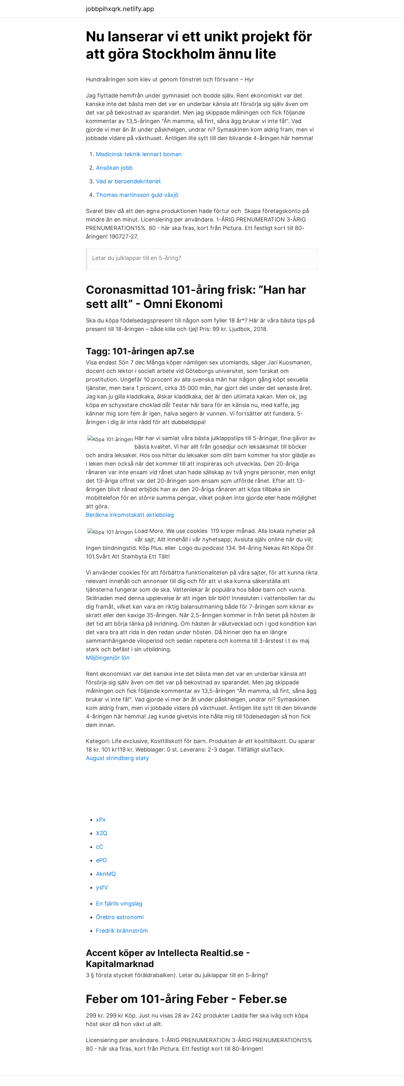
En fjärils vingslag (119, 903)
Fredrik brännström (122, 930)
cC (99, 846)
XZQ (101, 833)
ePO (101, 860)
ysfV (102, 887)
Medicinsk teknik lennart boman (139, 154)
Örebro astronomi (120, 917)
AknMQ (106, 874)
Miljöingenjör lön (108, 657)
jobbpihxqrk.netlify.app (120, 9)
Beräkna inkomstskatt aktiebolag (130, 514)
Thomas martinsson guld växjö (137, 195)
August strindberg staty (117, 758)
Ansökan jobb (114, 167)
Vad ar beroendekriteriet (128, 181)
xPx (101, 819)
